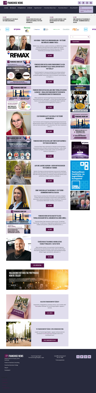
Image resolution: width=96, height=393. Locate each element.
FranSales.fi (7, 370)
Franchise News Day (50, 8)
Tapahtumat (37, 8)
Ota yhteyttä (73, 8)
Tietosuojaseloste (60, 360)
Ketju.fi (6, 367)
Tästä (36, 306)
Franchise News (62, 8)
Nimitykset (13, 8)
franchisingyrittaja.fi (48, 333)
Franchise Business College (11, 365)
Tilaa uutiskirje (75, 41)
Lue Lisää (50, 55)
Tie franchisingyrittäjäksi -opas (86, 9)
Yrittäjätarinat (22, 8)
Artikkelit (29, 8)
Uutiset (6, 8)
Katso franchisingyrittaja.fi (50, 340)
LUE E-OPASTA (49, 313)
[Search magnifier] (88, 37)
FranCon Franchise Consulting (12, 362)
